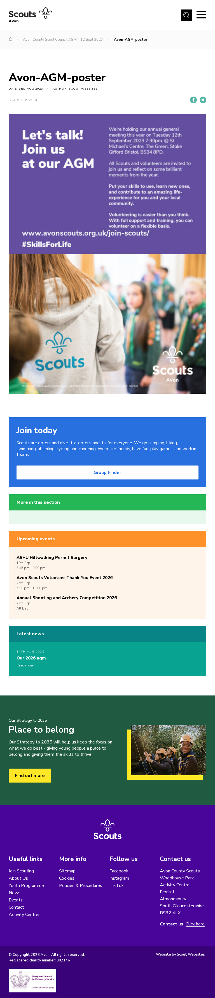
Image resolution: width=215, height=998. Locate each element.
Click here (195, 924)
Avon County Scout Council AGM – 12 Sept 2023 (63, 39)
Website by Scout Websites (180, 954)
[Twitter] (203, 100)
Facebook (118, 871)
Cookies (66, 878)
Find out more (30, 776)
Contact (16, 907)
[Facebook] (193, 100)
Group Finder (107, 472)
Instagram (119, 878)
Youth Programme (26, 885)
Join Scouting (21, 871)
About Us (18, 878)
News (14, 893)
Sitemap (67, 871)
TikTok (116, 885)
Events (16, 900)
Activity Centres (25, 914)
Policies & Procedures (80, 885)
